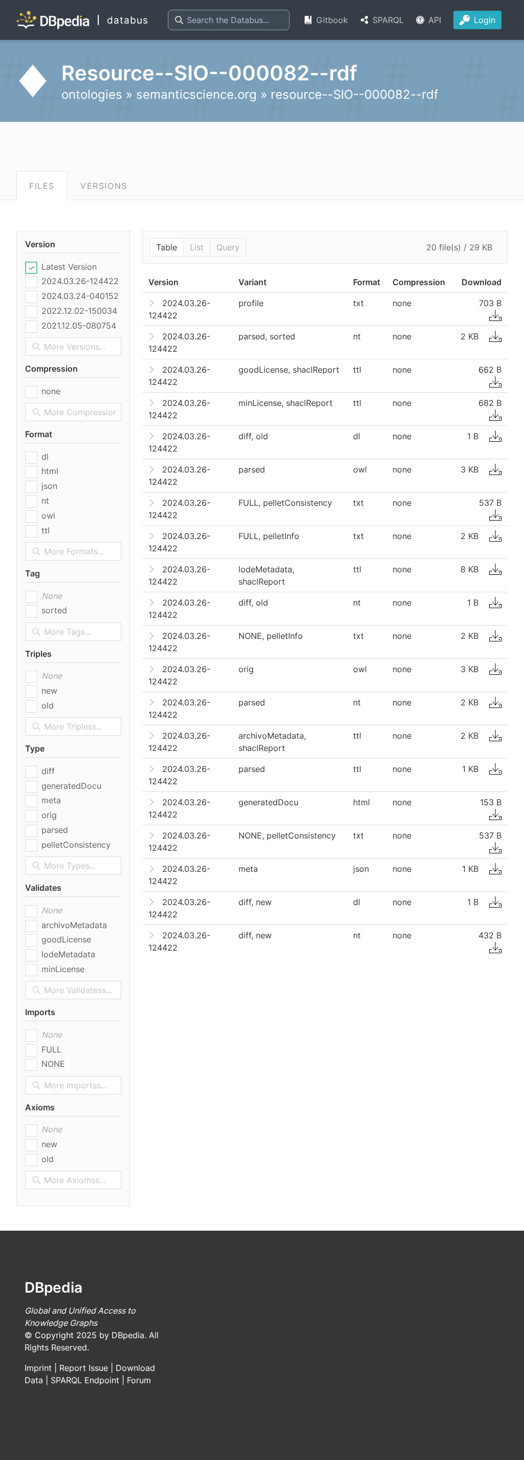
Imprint (38, 1368)
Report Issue (83, 1368)
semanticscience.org (196, 94)
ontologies (91, 94)
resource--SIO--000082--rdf (355, 94)
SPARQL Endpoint (85, 1380)
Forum (139, 1380)
